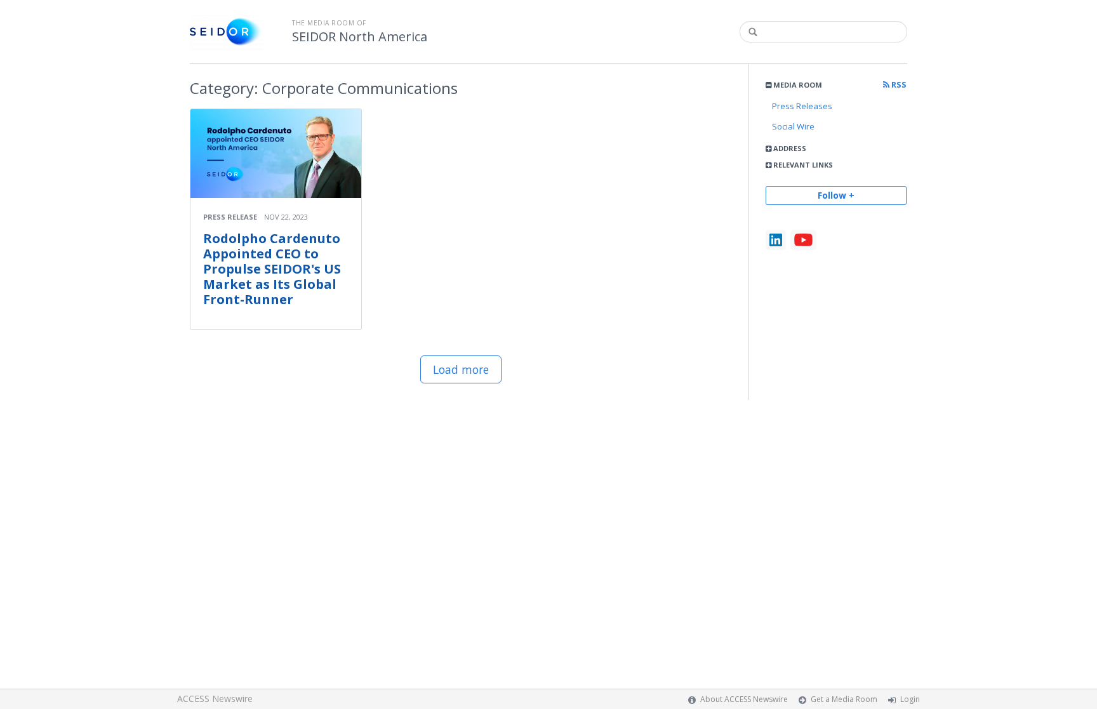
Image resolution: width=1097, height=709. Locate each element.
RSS (898, 85)
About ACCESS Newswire (744, 699)
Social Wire (793, 126)
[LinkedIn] (776, 240)
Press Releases (802, 106)
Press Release (230, 217)
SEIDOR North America (359, 37)
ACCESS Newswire (215, 698)
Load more (461, 369)
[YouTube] (803, 240)
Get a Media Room (844, 699)
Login (910, 699)
